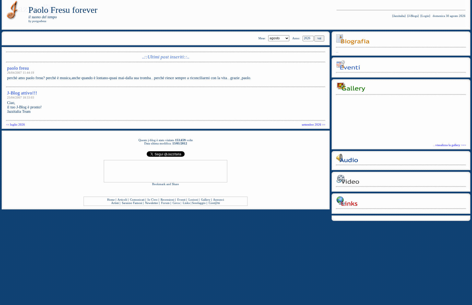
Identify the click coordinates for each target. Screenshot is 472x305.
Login (425, 15)
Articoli (122, 199)
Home (111, 199)
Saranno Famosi (132, 203)
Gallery (205, 199)
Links (186, 203)
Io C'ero (153, 199)
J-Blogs (413, 15)
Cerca (176, 203)
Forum (165, 203)
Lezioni (193, 199)
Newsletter (151, 203)
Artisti (115, 203)
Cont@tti (214, 203)
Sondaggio (199, 203)
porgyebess (39, 21)
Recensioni (167, 199)
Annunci (218, 199)
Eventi (181, 199)
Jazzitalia (399, 15)
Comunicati (137, 199)
